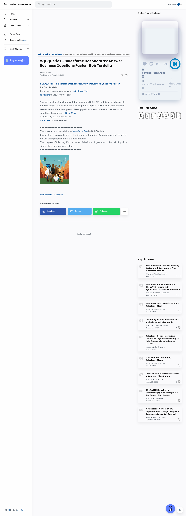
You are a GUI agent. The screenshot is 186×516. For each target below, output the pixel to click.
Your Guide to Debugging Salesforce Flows (158, 358)
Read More (70, 113)
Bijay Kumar (150, 379)
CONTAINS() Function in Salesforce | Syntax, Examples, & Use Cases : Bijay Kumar (162, 392)
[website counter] (160, 115)
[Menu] (5, 4)
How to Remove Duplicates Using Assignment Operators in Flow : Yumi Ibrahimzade (162, 268)
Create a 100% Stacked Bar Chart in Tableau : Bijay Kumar (162, 374)
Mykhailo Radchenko (153, 293)
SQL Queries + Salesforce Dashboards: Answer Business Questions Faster (80, 83)
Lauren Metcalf (151, 347)
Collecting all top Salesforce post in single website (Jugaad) (162, 320)
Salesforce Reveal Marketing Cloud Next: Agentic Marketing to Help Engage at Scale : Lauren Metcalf (162, 340)
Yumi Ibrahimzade (160, 274)
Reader (48, 73)
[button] (38, 4)
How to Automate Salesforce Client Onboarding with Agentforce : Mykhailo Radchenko (163, 287)
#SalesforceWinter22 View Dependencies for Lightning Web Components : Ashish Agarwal (162, 411)
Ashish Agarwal (151, 417)
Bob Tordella (46, 195)
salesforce (159, 398)
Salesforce (58, 195)
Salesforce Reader (21, 4)
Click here (45, 120)
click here (45, 94)
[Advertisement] (84, 29)
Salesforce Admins (161, 325)
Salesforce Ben (80, 91)
